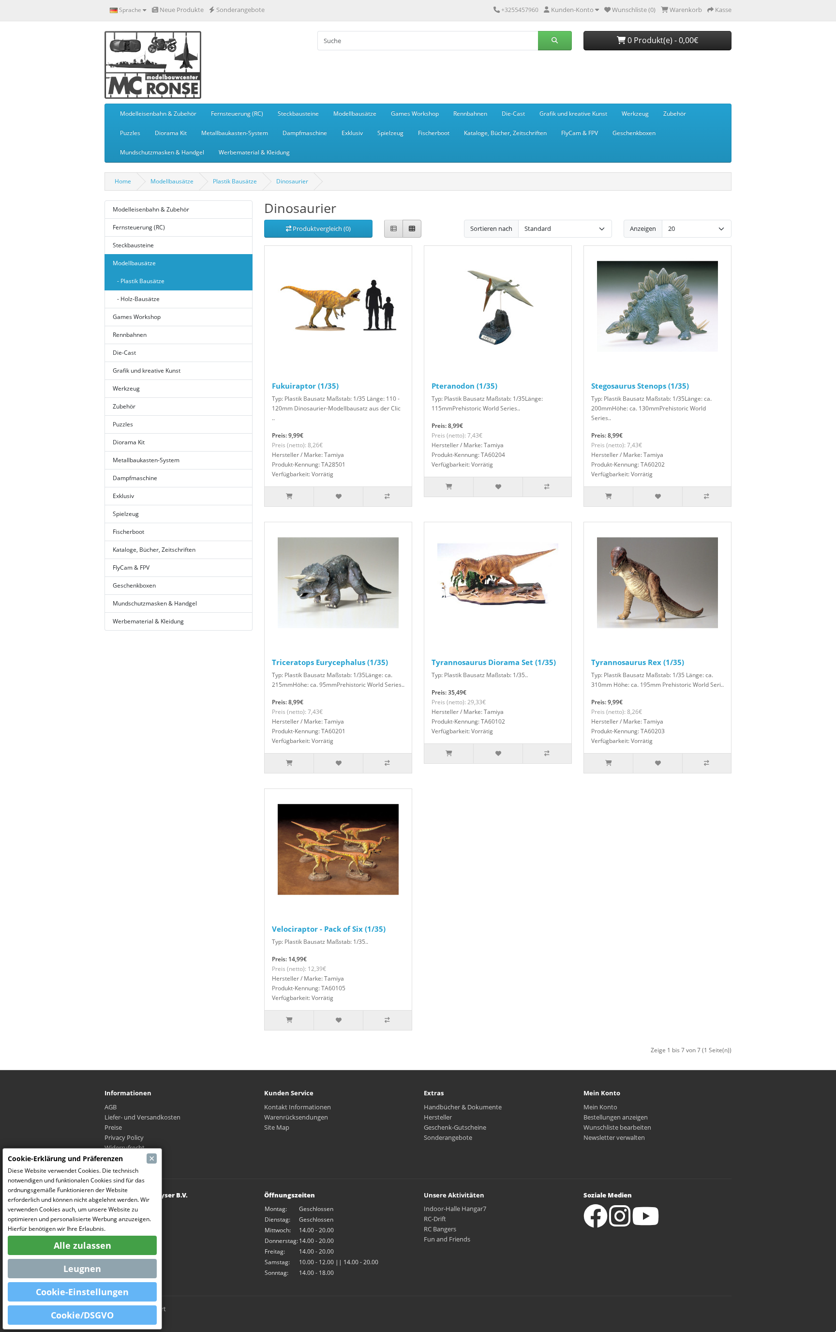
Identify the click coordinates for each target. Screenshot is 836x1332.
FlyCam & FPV (579, 133)
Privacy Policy (124, 1137)
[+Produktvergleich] (387, 496)
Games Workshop (415, 113)
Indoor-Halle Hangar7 (455, 1208)
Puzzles (130, 133)
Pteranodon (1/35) (464, 386)
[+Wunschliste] (338, 496)
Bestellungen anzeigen (615, 1117)
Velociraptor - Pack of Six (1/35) (329, 929)
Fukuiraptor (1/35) (305, 386)
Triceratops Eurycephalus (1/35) (330, 662)
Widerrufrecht (124, 1147)
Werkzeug (635, 113)
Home (123, 181)
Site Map (276, 1127)
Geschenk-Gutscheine (455, 1127)
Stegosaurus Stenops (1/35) (640, 386)
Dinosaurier (292, 181)
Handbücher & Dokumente (463, 1107)
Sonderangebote (448, 1137)
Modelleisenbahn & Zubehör (158, 113)
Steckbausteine (298, 113)
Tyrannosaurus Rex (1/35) (637, 662)
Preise (113, 1127)
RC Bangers (440, 1229)
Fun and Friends (447, 1239)
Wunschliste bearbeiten (617, 1127)
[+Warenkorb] (289, 496)
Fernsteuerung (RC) (237, 113)
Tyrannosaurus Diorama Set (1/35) (494, 662)
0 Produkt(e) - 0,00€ (662, 40)
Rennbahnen (470, 113)
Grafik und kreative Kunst (573, 113)
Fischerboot (433, 133)
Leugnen (82, 1268)
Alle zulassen (82, 1245)
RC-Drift (435, 1218)
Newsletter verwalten (614, 1137)
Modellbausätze (354, 113)
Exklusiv (352, 133)
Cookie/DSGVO (82, 1315)
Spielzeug (390, 133)
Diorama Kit (171, 133)
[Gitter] (412, 229)
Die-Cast (513, 113)
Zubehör (674, 113)
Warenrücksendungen (296, 1117)
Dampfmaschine (305, 133)
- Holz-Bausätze (136, 299)
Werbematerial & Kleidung (254, 152)
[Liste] (393, 229)
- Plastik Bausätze (138, 281)
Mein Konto (600, 1107)
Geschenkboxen (634, 133)
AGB (110, 1107)
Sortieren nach (491, 228)
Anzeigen (643, 228)
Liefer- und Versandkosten (142, 1117)
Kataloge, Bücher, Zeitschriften (505, 133)
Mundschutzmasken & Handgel (162, 152)
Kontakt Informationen (297, 1107)
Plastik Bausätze (235, 181)
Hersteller (438, 1117)
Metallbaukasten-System (234, 133)
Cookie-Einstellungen (82, 1292)
